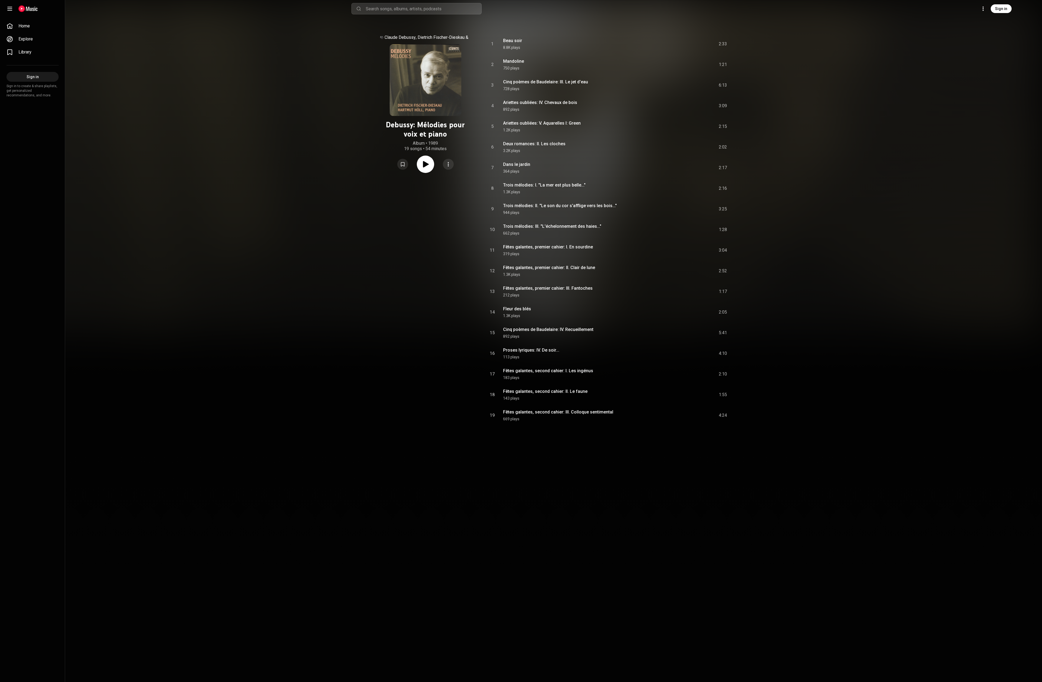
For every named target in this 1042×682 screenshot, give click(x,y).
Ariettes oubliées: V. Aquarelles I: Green (542, 123)
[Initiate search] (358, 8)
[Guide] (10, 8)
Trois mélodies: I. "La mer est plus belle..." (544, 185)
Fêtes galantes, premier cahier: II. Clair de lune (549, 267)
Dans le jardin (516, 164)
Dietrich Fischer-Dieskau (441, 37)
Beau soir (512, 40)
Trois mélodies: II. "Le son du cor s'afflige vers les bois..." (560, 205)
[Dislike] (692, 44)
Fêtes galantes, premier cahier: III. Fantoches (548, 288)
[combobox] (423, 8)
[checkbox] (723, 44)
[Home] (28, 8)
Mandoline (513, 61)
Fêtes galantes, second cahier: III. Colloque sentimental (558, 412)
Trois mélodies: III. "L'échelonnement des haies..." (552, 226)
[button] (402, 164)
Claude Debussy (400, 37)
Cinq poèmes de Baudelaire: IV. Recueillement (548, 329)
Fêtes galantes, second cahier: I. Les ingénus (548, 370)
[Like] (682, 44)
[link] (32, 26)
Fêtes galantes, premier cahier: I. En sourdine (548, 247)
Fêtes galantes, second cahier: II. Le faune (545, 391)
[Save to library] (402, 164)
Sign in (1001, 9)
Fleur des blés (517, 308)
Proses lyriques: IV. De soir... (531, 350)
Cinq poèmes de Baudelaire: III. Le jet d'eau (545, 81)
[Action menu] (448, 164)
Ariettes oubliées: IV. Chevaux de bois (540, 102)
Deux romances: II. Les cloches (534, 143)
